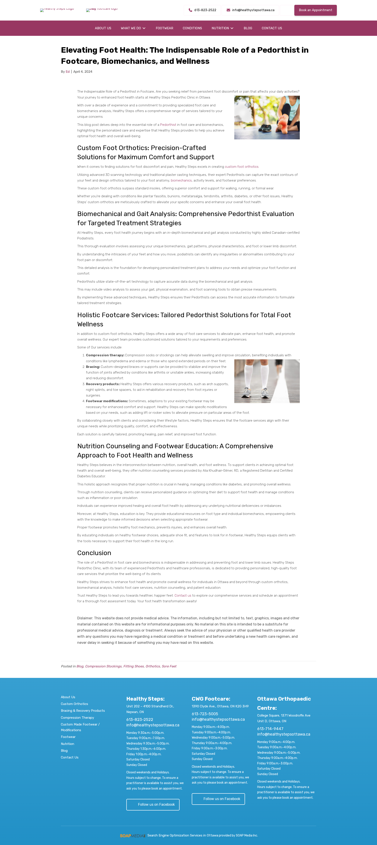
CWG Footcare (210, 699)
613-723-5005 (205, 714)
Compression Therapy (77, 718)
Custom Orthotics (74, 704)
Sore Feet (169, 666)
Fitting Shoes (133, 666)
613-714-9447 (270, 728)
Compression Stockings (103, 666)
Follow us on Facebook (156, 804)
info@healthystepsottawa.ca (152, 725)
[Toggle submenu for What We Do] (144, 28)
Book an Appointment (315, 10)
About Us (68, 697)
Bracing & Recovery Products (83, 711)
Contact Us (70, 757)
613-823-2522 (139, 719)
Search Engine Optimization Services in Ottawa (182, 835)
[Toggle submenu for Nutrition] (232, 28)
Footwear (68, 737)
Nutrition (67, 744)
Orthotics (153, 666)
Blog (79, 666)
